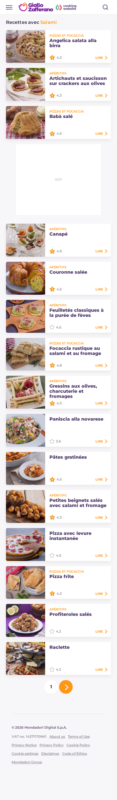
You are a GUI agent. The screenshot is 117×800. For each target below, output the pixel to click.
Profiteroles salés (70, 614)
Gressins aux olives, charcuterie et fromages (73, 391)
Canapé (58, 234)
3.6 (58, 441)
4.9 (59, 251)
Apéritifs (57, 73)
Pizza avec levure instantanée (70, 536)
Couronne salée (68, 272)
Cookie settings (25, 753)
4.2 (58, 631)
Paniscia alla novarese (76, 419)
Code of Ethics (74, 753)
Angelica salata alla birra (73, 43)
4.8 (59, 365)
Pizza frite (61, 576)
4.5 (59, 133)
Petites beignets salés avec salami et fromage (77, 503)
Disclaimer (50, 753)
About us (57, 736)
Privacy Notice (24, 745)
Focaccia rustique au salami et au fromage (75, 351)
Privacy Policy (51, 745)
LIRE (99, 58)
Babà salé (61, 116)
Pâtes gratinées (68, 457)
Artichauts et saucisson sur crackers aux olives (78, 81)
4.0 (58, 327)
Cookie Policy (78, 745)
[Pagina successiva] (66, 687)
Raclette (59, 647)
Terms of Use (79, 736)
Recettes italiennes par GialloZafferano (48, 6)
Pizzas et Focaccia (66, 36)
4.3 (59, 57)
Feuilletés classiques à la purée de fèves (76, 313)
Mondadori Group (27, 762)
